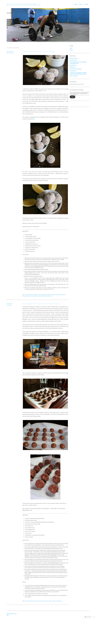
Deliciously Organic (74, 58)
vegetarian (35, 296)
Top (7, 615)
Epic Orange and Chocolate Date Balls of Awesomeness (41, 304)
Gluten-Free (49, 294)
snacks (31, 296)
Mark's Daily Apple (74, 75)
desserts (39, 294)
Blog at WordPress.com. (12, 613)
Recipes (86, 4)
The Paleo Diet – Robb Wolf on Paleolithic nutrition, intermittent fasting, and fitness (78, 73)
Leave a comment (10, 52)
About (81, 4)
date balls (35, 294)
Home (75, 4)
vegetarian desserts (42, 296)
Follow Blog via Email (77, 89)
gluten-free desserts (56, 294)
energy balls (44, 294)
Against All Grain (73, 65)
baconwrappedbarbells (23, 4)
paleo (44, 600)
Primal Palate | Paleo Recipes (76, 69)
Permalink (49, 296)
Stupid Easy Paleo (73, 60)
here (33, 119)
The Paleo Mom (73, 70)
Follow (72, 97)
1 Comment (9, 305)
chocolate (27, 600)
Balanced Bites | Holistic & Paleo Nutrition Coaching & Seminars (78, 62)
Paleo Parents (72, 67)
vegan (50, 600)
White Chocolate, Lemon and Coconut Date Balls (38, 51)
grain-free (28, 296)
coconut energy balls (29, 294)
